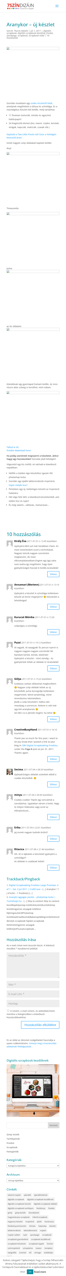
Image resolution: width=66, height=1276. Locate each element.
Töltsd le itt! (13, 447)
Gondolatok (34, 1212)
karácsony (49, 1221)
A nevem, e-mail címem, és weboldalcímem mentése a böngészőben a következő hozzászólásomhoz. (31, 1014)
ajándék (27, 1195)
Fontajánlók (13, 1151)
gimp (10, 1212)
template (48, 1248)
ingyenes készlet (15, 1221)
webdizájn (48, 1252)
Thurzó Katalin (21, 30)
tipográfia (12, 1252)
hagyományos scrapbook (19, 1217)
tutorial (22, 1252)
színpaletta (28, 1248)
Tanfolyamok (13, 1138)
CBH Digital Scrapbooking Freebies (40, 745)
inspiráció (30, 1221)
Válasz (53, 574)
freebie (49, 33)
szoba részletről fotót (41, 103)
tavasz (38, 1248)
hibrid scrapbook (40, 1217)
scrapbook (23, 35)
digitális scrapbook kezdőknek (40, 1199)
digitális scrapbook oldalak (45, 1204)
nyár (25, 1235)
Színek (50, 1243)
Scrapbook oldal (36, 35)
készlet (52, 1226)
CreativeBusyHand (25, 729)
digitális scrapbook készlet (19, 1204)
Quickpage (12, 35)
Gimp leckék (13, 1134)
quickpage (34, 1235)
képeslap (42, 1226)
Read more (40, 1271)
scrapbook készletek (17, 1243)
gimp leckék (20, 1212)
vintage (37, 1252)
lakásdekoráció (30, 1230)
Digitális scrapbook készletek (31, 33)
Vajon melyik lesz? (18, 485)
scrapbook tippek (36, 1243)
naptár (43, 1230)
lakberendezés (14, 1230)
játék (39, 1221)
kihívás (32, 1226)
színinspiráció (14, 1248)
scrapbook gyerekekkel (18, 1239)
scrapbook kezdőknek (40, 1239)
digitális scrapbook (16, 1199)
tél (30, 1252)
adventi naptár (14, 1195)
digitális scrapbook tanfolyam (20, 1208)
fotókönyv (41, 1208)
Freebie (10, 1143)
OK (30, 1271)
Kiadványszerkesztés (17, 1226)
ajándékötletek (40, 1195)
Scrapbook (12, 1147)
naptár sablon (14, 1235)
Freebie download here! (19, 450)
